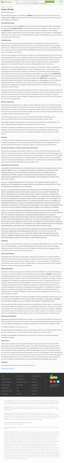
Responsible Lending (37, 376)
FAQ (18, 387)
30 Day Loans (20, 376)
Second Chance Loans (7, 390)
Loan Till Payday (5, 387)
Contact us (34, 393)
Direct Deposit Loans (6, 382)
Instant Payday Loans (22, 382)
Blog (18, 390)
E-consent (34, 379)
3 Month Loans (5, 393)
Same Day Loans (20, 379)
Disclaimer (19, 393)
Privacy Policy (35, 3)
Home (3, 376)
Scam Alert (34, 390)
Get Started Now (5, 379)
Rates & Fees (35, 382)
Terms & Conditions (43, 3)
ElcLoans (3, 6)
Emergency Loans (6, 384)
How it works (20, 384)
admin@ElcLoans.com (21, 327)
